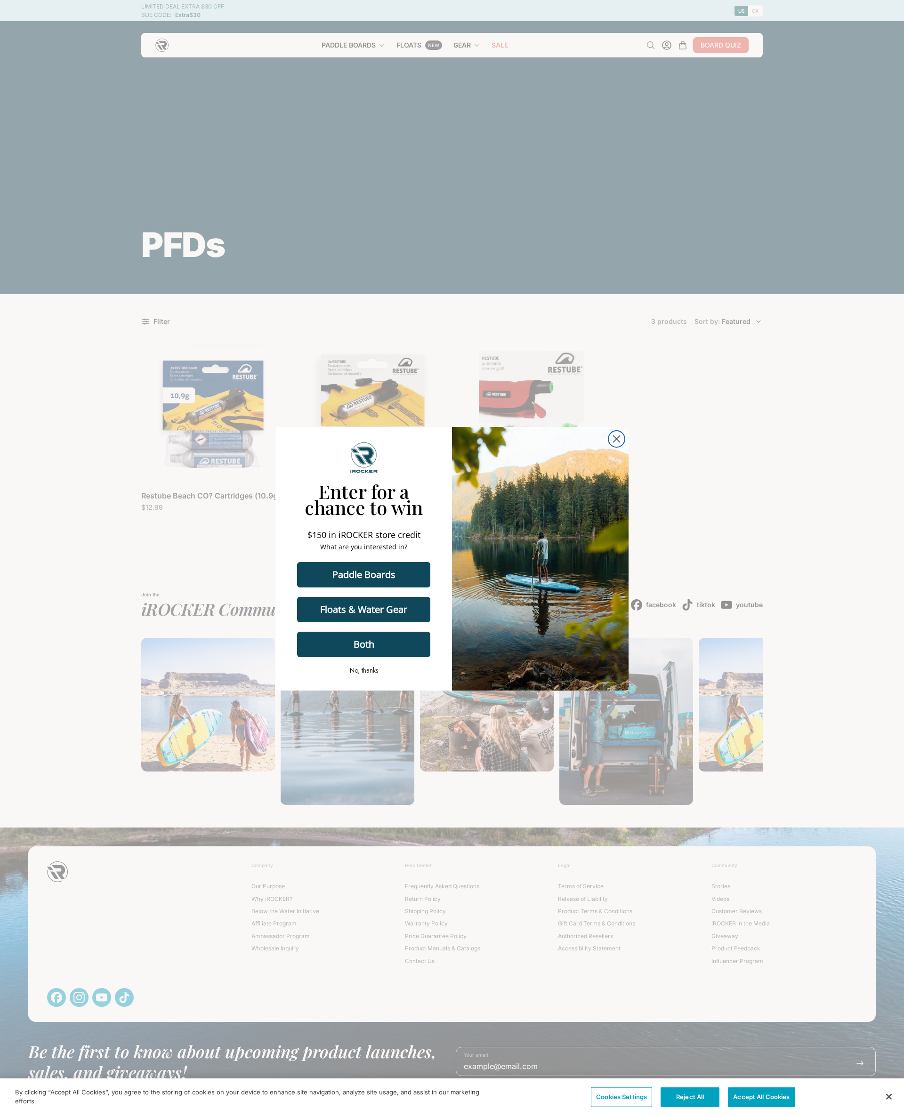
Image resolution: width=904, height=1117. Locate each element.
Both (364, 644)
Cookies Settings (621, 1097)
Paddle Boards (364, 574)
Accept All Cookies (761, 1097)
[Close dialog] (616, 439)
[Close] (889, 1096)
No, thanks (364, 670)
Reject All (690, 1097)
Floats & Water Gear (363, 609)
